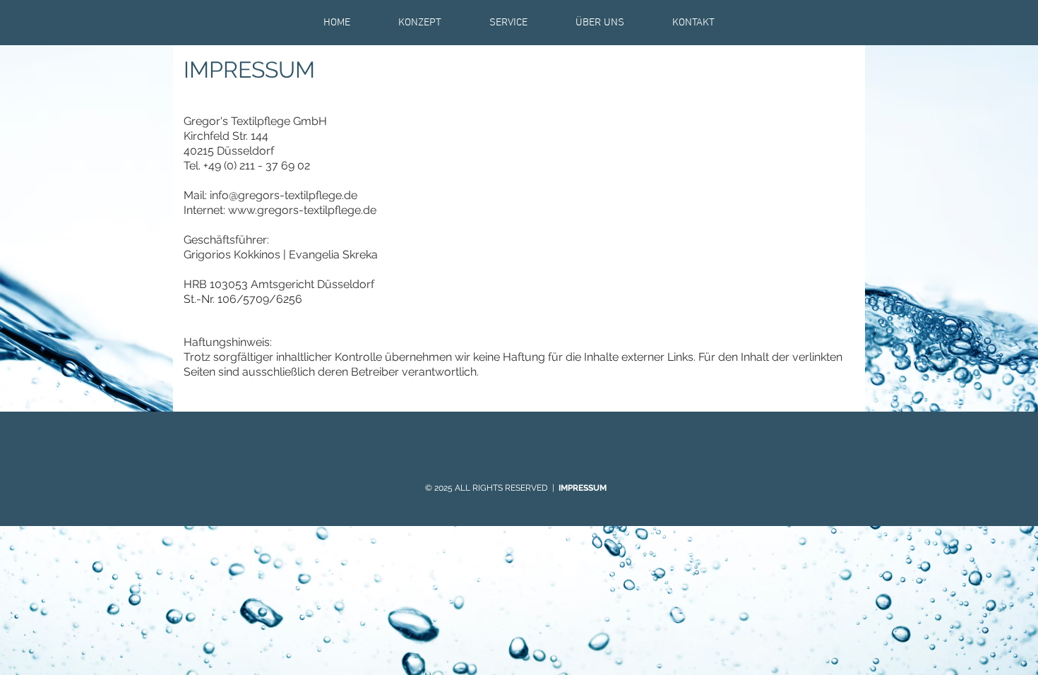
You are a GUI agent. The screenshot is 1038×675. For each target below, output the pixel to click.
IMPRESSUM (584, 488)
